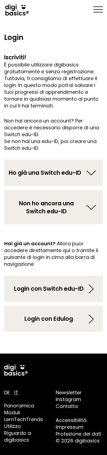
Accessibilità (71, 420)
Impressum (69, 427)
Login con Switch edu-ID (49, 289)
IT (16, 392)
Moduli (12, 412)
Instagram (68, 399)
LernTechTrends (23, 419)
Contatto (67, 406)
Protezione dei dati (78, 433)
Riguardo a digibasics (17, 436)
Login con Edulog (48, 319)
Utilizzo (12, 426)
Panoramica (19, 405)
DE (7, 392)
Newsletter (69, 392)
